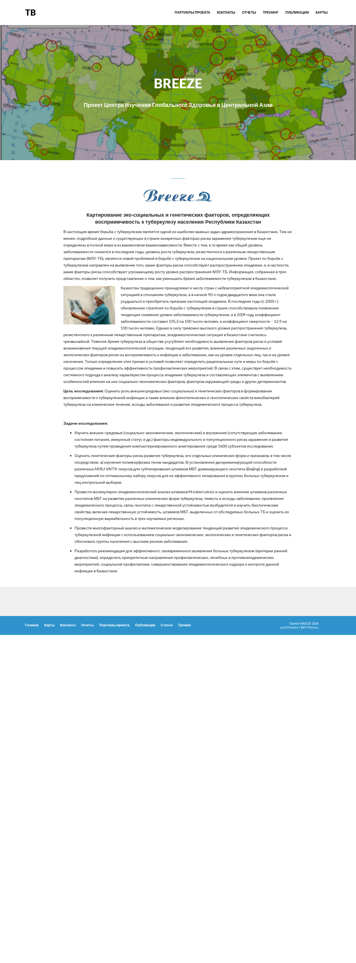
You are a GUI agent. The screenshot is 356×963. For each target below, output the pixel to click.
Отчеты (249, 12)
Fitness (313, 627)
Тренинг (271, 12)
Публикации (297, 12)
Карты (322, 12)
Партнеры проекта (192, 12)
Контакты (226, 12)
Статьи (166, 625)
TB (30, 12)
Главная (32, 625)
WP (303, 627)
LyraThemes (289, 627)
